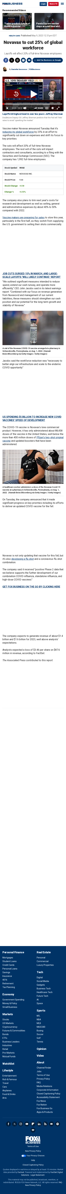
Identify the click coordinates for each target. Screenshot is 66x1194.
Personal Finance (13, 952)
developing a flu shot (22, 558)
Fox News (41, 1101)
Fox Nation (42, 1104)
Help (33, 1160)
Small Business (9, 1007)
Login (43, 4)
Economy (8, 994)
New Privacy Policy (33, 1151)
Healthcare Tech (44, 992)
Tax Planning (8, 987)
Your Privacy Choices (36, 1156)
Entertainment (9, 1075)
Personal (41, 957)
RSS (45, 1123)
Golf (39, 1038)
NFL (38, 1016)
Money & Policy (9, 1003)
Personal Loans (9, 968)
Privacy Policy (43, 1079)
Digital (40, 977)
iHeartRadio (33, 1130)
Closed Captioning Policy (48, 1093)
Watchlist (8, 1063)
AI (38, 999)
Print (23, 60)
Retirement (8, 983)
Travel (5, 1083)
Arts (4, 1098)
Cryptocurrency (9, 1027)
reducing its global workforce (18, 131)
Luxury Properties (45, 965)
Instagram (20, 1123)
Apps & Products (45, 1112)
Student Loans (9, 961)
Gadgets (41, 985)
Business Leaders (10, 1041)
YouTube (26, 1123)
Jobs (39, 1071)
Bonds (5, 1034)
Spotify (57, 1123)
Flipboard (33, 1123)
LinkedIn (39, 1123)
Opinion (41, 1048)
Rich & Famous (9, 1079)
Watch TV (53, 4)
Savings (6, 972)
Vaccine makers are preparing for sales (23, 217)
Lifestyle (7, 1070)
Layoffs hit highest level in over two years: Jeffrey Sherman (32, 114)
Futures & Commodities (13, 1030)
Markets (7, 1014)
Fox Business (12, 4)
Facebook (5, 60)
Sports (41, 1010)
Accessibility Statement (48, 1097)
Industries (7, 1045)
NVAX (22, 168)
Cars (4, 1087)
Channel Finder (44, 1067)
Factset (21, 1172)
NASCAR (41, 1027)
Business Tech (44, 988)
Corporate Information (47, 1090)
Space (40, 1003)
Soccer (40, 1034)
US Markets (8, 1023)
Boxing (40, 1030)
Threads (17, 60)
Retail (5, 1049)
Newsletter (51, 1123)
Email (29, 60)
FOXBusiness (34, 69)
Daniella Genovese (19, 69)
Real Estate (44, 952)
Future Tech (42, 996)
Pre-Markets (8, 1053)
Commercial (43, 961)
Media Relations (44, 1086)
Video (40, 1055)
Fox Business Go (44, 1108)
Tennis (40, 1041)
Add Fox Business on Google (49, 60)
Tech (40, 972)
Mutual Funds (9, 1056)
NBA (39, 1019)
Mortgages (7, 957)
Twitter (11, 60)
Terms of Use (43, 1075)
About (40, 1062)
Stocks (5, 1019)
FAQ (39, 1082)
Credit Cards (8, 965)
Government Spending (13, 999)
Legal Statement (38, 1175)
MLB (39, 1023)
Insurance (7, 976)
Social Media (43, 981)
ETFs (4, 1038)
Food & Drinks (9, 1094)
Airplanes (7, 1090)
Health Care (14, 36)
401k (4, 980)
